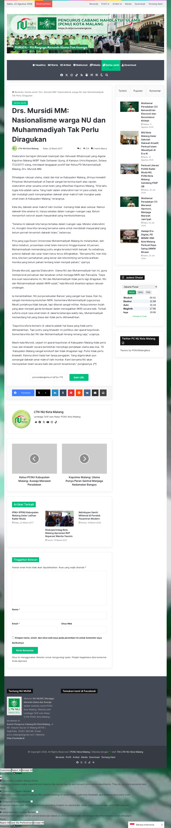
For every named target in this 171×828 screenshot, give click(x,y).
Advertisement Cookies (15, 812)
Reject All (16, 770)
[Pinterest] (71, 392)
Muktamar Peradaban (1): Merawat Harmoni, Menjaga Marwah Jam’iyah (149, 209)
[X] (44, 422)
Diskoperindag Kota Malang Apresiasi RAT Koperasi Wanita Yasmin (59, 533)
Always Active (30, 780)
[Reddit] (79, 392)
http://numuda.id (15, 738)
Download (140, 4)
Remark (27, 791)
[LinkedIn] (55, 392)
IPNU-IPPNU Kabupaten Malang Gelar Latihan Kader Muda (25, 515)
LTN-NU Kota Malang (28, 148)
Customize (5, 770)
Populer (138, 90)
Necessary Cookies (13, 780)
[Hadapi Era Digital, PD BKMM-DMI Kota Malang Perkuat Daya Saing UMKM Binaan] (129, 236)
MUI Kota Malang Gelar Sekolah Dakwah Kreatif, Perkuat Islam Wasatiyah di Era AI (150, 143)
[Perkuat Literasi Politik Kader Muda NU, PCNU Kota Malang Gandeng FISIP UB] (129, 169)
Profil (104, 4)
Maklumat (82, 65)
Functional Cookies (13, 791)
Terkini (123, 90)
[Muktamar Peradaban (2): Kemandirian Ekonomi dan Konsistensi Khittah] (129, 107)
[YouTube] (48, 422)
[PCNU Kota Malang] (85, 33)
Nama (16, 609)
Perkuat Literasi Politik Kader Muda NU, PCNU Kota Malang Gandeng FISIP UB (150, 176)
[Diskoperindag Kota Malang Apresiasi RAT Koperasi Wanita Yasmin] (59, 519)
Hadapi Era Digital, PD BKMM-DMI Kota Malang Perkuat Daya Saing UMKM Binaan (148, 241)
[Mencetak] (103, 392)
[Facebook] (40, 422)
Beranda (94, 4)
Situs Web (66, 623)
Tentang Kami (155, 4)
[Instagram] (52, 422)
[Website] (36, 422)
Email (16, 623)
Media (128, 4)
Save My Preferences (21, 822)
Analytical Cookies (12, 801)
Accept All (27, 770)
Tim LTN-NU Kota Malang (130, 751)
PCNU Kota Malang (80, 751)
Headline (40, 65)
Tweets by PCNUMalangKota (135, 350)
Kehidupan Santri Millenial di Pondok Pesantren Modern (89, 515)
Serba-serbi (112, 65)
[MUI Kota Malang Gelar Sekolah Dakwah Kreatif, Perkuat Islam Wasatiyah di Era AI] (129, 138)
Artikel (116, 4)
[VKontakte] (87, 392)
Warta (54, 65)
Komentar (155, 90)
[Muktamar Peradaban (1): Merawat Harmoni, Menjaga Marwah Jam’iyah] (129, 202)
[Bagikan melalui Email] (95, 392)
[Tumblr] (63, 392)
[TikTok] (56, 422)
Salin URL (79, 377)
